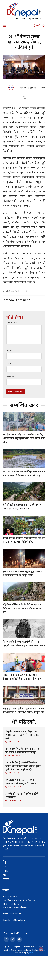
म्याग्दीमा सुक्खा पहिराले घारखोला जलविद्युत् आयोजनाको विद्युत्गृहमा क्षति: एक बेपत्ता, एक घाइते (24, 438)
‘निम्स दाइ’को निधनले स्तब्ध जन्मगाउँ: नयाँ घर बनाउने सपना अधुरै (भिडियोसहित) (24, 540)
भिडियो (5, 875)
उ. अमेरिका (6, 866)
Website (10, 376)
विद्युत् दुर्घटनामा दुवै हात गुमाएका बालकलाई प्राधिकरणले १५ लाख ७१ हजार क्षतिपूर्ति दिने (23, 710)
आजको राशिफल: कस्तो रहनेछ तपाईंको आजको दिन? (21, 795)
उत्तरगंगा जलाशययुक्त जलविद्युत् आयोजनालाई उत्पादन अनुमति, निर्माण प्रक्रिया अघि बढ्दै (24, 473)
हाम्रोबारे (7, 947)
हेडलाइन (6, 879)
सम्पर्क (41, 947)
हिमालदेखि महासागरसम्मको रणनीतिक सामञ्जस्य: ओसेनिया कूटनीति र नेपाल (21, 781)
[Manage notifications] (41, 949)
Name (9, 350)
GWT (31, 952)
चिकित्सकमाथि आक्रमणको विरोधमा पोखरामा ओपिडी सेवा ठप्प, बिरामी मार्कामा (22, 677)
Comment (11, 322)
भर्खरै (38, 26)
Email (9, 363)
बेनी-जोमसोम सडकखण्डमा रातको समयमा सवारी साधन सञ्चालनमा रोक (22, 507)
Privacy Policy (29, 947)
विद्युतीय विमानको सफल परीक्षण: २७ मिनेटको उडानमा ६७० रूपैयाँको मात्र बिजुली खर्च (23, 735)
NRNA (5, 871)
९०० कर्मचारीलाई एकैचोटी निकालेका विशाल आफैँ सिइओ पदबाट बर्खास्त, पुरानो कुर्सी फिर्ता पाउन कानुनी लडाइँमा (23, 766)
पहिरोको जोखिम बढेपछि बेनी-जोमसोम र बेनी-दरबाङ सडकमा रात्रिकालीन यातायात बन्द (22, 609)
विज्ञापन (17, 947)
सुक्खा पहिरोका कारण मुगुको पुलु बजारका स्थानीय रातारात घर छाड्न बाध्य (23, 573)
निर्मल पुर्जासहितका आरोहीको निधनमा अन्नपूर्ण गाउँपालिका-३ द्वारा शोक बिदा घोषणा (24, 644)
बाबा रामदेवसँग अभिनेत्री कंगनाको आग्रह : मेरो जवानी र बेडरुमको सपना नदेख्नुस (22, 750)
